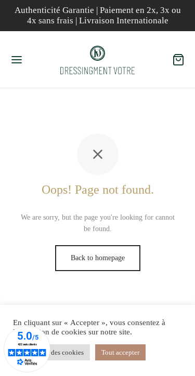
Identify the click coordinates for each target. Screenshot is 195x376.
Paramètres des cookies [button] (51, 352)
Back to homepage (98, 258)
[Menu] (16, 59)
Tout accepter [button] (120, 352)
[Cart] (178, 59)
